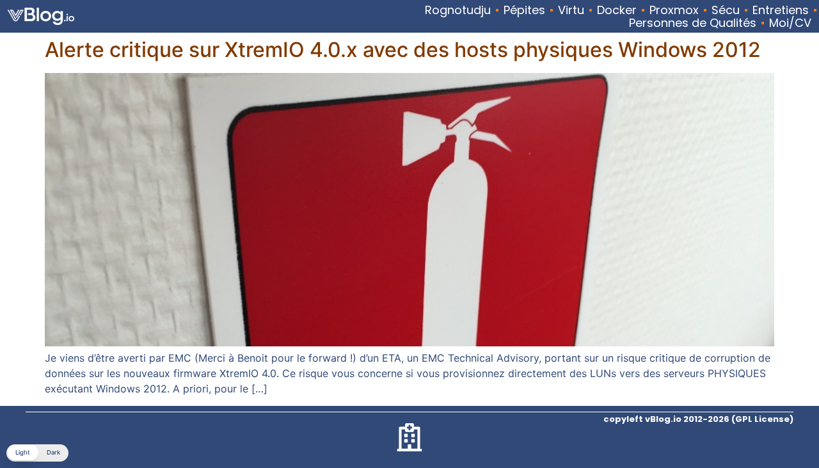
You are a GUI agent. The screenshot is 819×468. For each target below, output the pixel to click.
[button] (37, 453)
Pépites (524, 10)
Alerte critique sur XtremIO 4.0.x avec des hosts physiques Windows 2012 (403, 49)
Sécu (726, 10)
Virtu (571, 10)
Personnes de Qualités (692, 23)
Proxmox (674, 10)
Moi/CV (790, 23)
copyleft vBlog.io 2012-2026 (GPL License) (698, 419)
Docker (617, 10)
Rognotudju (458, 10)
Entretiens (780, 10)
